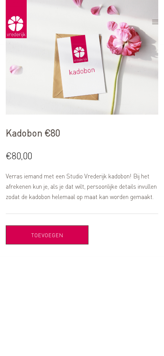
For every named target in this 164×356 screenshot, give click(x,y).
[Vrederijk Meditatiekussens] (16, 21)
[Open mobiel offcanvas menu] (155, 22)
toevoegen (47, 234)
